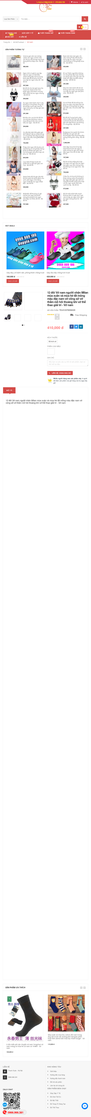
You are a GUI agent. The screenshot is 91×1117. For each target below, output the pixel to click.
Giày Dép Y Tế (27, 33)
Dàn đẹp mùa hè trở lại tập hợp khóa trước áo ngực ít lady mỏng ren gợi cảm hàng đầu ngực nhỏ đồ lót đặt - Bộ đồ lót (73, 150)
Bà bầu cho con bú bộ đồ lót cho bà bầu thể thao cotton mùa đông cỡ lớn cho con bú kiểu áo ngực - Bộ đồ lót (33, 120)
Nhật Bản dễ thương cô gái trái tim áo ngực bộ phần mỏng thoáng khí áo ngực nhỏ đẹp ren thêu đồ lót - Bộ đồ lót (33, 197)
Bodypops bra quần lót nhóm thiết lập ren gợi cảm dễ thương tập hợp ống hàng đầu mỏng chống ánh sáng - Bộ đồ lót (73, 135)
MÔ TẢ (9, 390)
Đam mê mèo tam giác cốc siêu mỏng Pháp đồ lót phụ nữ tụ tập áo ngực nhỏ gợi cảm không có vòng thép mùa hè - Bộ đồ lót (73, 59)
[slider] (51, 314)
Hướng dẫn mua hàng (57, 1075)
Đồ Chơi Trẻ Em (55, 1097)
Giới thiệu (53, 1071)
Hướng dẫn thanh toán (57, 1078)
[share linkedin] (81, 327)
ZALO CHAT (8, 1089)
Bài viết (10, 36)
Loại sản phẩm (9, 19)
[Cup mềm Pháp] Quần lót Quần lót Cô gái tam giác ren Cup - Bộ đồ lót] (14, 168)
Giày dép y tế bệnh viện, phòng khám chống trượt (25, 273)
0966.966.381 (12, 1077)
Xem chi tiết (12, 281)
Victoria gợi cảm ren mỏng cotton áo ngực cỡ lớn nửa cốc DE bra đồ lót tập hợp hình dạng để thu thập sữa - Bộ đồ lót (33, 59)
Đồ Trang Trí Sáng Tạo (58, 1104)
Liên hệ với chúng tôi (57, 1085)
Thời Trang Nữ (47, 32)
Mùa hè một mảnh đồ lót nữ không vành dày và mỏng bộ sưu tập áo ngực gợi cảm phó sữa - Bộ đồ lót (73, 90)
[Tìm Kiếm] (85, 19)
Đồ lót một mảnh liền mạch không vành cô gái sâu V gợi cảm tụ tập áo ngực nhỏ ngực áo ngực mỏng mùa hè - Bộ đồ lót (73, 197)
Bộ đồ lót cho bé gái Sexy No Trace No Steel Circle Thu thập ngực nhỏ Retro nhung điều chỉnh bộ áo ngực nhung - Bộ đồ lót (33, 91)
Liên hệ (23, 37)
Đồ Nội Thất (54, 1100)
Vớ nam (30, 42)
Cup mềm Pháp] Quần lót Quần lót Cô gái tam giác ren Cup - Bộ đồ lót (33, 163)
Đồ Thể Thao (54, 1107)
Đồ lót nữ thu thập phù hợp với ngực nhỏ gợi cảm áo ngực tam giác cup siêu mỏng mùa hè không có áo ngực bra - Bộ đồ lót (73, 165)
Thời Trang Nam (67, 32)
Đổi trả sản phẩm (56, 1082)
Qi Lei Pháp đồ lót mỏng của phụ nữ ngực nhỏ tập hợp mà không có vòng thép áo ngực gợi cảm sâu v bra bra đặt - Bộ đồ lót (73, 106)
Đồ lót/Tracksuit (18, 42)
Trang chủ (12, 33)
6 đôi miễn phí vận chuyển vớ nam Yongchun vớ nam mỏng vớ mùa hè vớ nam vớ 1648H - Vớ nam (25, 1046)
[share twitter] (76, 327)
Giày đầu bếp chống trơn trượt (58, 273)
